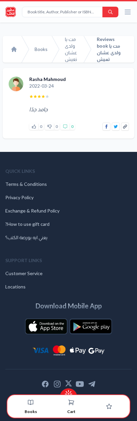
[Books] (31, 402)
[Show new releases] (68, 392)
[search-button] (110, 12)
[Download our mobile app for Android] (90, 326)
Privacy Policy (19, 197)
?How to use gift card (27, 224)
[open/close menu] (128, 12)
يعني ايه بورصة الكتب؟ (26, 237)
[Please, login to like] (34, 126)
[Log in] (109, 406)
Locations (15, 286)
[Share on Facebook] (106, 127)
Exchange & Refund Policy (32, 210)
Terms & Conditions (26, 184)
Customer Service (24, 273)
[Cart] (71, 402)
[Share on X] (116, 127)
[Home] (14, 49)
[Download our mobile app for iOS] (46, 326)
